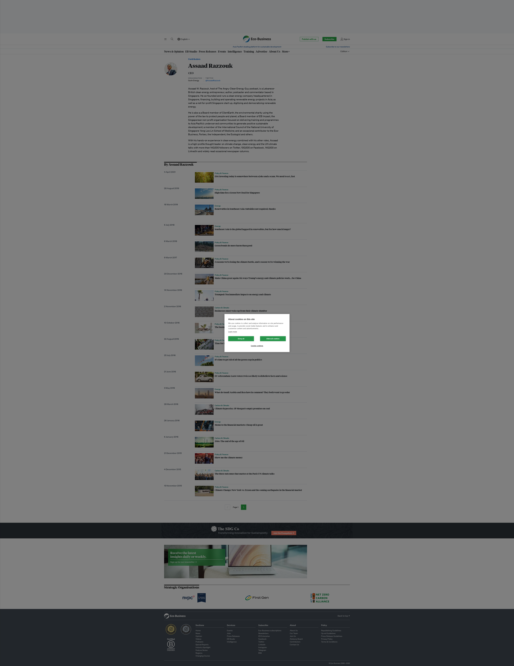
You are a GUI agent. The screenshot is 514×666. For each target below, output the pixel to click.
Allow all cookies (272, 339)
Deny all (241, 339)
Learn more (232, 332)
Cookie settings (257, 346)
